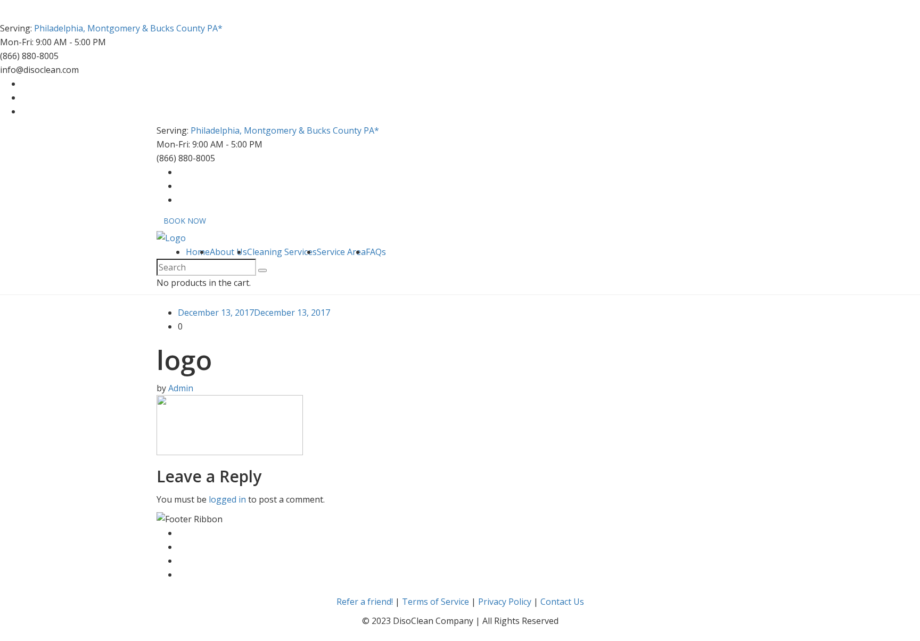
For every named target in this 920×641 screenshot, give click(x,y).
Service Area (341, 252)
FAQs (376, 252)
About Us (228, 252)
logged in (227, 499)
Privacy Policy (504, 601)
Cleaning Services (282, 252)
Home (198, 252)
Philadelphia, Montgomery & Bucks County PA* (128, 28)
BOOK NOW (184, 221)
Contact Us (562, 601)
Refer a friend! (364, 601)
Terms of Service (435, 601)
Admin (180, 388)
